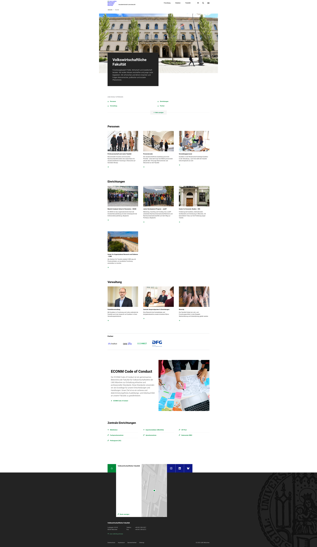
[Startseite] (112, 468)
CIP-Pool (184, 430)
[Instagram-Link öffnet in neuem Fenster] (171, 468)
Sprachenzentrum (151, 435)
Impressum (121, 542)
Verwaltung (113, 106)
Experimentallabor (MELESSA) (155, 430)
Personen (113, 101)
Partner (162, 106)
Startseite (110, 9)
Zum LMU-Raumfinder (116, 534)
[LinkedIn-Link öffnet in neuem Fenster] (180, 468)
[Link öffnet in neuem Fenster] (141, 490)
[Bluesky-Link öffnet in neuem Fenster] (188, 468)
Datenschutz (111, 542)
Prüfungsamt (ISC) (115, 440)
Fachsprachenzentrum (116, 435)
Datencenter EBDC (186, 435)
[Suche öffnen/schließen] (203, 3)
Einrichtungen (164, 101)
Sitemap (141, 542)
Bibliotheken (113, 430)
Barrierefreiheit (132, 542)
